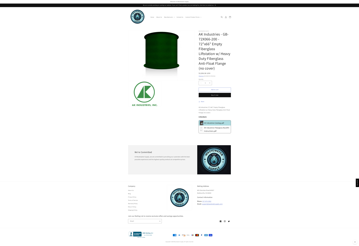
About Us (131, 190)
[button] (169, 17)
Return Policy (132, 207)
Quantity (201, 79)
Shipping (201, 76)
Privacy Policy (132, 197)
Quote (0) (357, 183)
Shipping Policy (132, 210)
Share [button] (202, 101)
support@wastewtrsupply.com (212, 204)
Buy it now (214, 95)
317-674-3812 (206, 201)
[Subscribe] (160, 221)
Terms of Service (133, 200)
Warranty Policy (133, 203)
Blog (129, 193)
